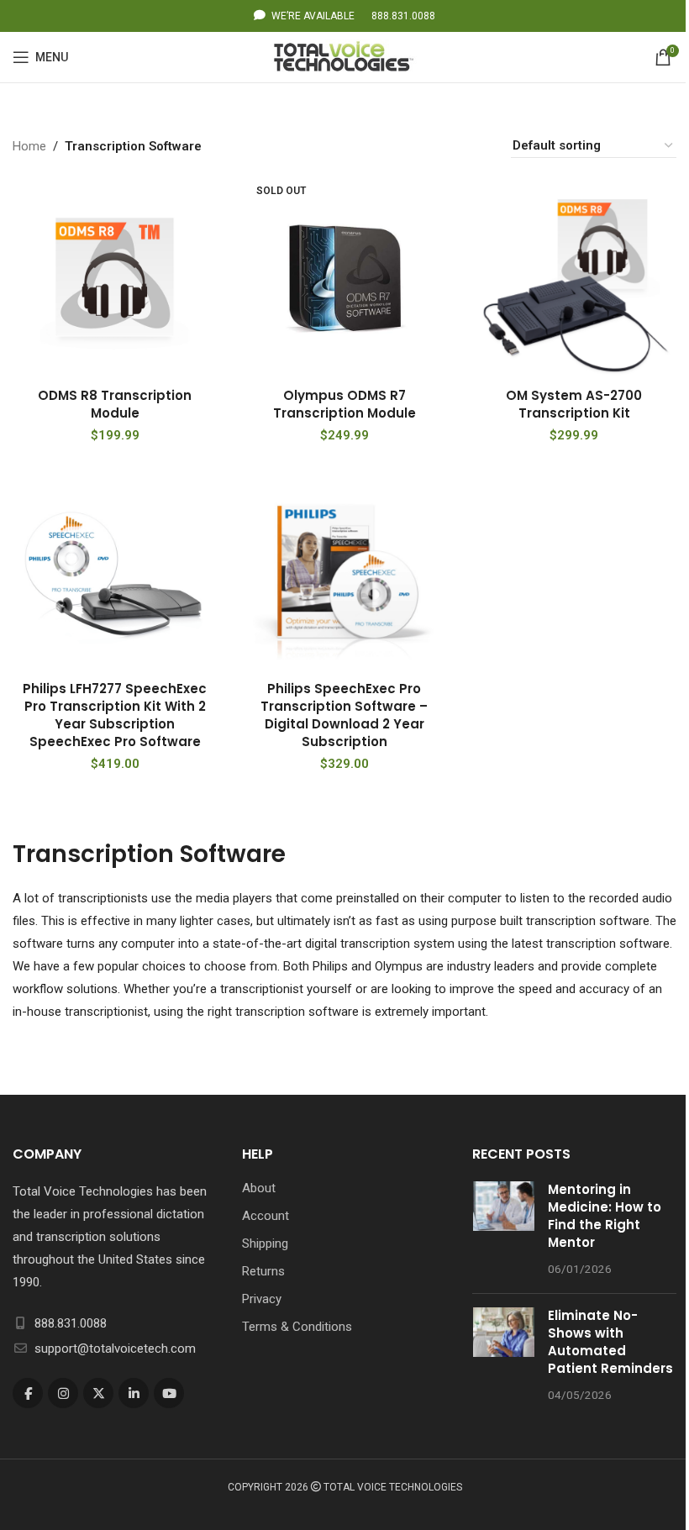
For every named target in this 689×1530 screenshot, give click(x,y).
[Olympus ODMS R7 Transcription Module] (344, 277)
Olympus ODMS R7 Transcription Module (344, 404)
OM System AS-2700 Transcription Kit (574, 404)
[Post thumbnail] (503, 1230)
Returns (263, 1271)
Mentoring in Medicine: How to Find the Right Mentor (604, 1215)
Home (29, 146)
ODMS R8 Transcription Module (115, 404)
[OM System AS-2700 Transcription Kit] (574, 277)
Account (265, 1215)
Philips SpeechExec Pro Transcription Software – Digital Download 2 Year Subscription (344, 715)
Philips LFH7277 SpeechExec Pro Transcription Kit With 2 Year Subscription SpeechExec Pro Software (115, 715)
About (259, 1188)
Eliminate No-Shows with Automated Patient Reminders (610, 1342)
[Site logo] (345, 56)
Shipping (265, 1243)
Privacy (261, 1299)
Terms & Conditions (297, 1326)
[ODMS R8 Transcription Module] (115, 277)
